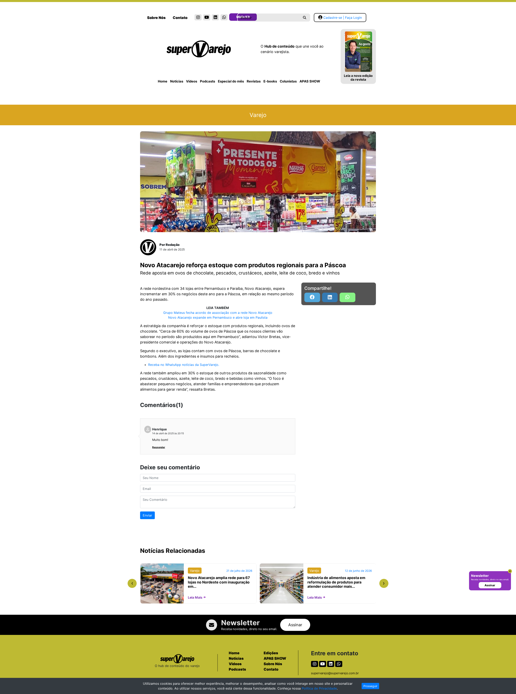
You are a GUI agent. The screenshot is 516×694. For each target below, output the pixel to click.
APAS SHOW (310, 81)
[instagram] (198, 17)
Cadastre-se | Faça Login (342, 18)
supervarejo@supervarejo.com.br (335, 673)
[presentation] (132, 583)
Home (162, 81)
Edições (271, 653)
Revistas (254, 81)
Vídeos (191, 81)
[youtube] (206, 17)
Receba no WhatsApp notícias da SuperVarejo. (183, 365)
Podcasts (207, 81)
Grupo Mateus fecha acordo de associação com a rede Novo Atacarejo (217, 313)
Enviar (147, 515)
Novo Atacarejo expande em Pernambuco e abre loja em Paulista (217, 317)
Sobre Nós (156, 18)
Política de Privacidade (319, 688)
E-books (270, 81)
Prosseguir (370, 686)
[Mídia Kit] (232, 18)
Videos (235, 664)
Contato (180, 18)
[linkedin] (215, 17)
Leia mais (195, 597)
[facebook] (312, 297)
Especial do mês (231, 81)
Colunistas (288, 81)
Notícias (176, 81)
